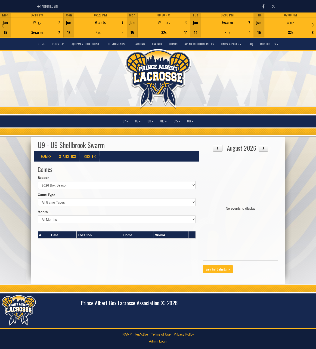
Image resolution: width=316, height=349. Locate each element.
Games (46, 156)
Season (44, 177)
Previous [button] (2, 25)
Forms (173, 43)
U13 (162, 121)
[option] (31, 25)
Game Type (46, 194)
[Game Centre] (32, 29)
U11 (149, 121)
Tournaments (115, 43)
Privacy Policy (184, 334)
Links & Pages (230, 43)
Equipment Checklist (85, 43)
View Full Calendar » (218, 269)
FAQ (250, 43)
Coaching (138, 43)
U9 (136, 121)
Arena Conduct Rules (199, 43)
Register (58, 43)
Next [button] (313, 24)
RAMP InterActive (135, 334)
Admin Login (158, 341)
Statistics (67, 156)
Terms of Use (161, 334)
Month (43, 211)
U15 (176, 121)
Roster (90, 156)
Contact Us (268, 43)
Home (41, 43)
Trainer (157, 43)
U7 (124, 121)
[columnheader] (44, 235)
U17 (189, 121)
